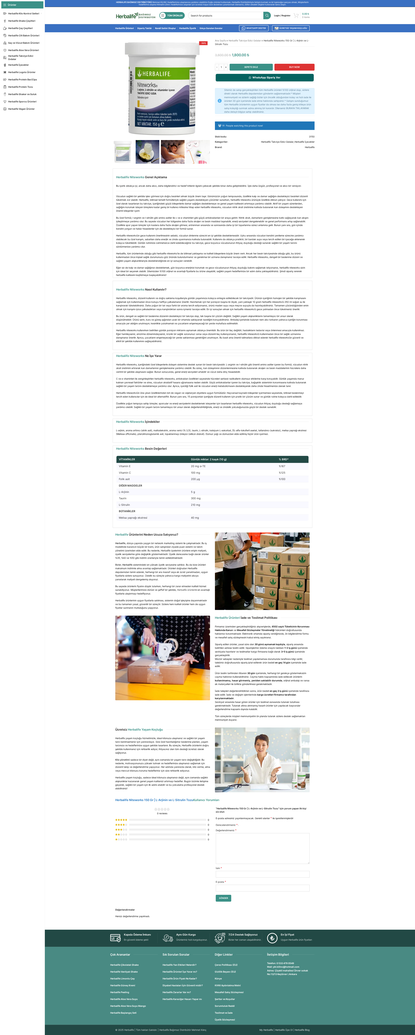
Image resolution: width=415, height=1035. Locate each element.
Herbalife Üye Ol (284, 1029)
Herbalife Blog (302, 1029)
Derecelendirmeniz (227, 825)
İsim (219, 868)
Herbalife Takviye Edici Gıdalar (244, 40)
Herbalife (310, 147)
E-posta (221, 881)
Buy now (294, 67)
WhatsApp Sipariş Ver (266, 77)
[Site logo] (135, 15)
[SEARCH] (267, 15)
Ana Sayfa (220, 40)
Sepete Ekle (251, 67)
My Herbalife (266, 1029)
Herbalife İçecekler (304, 141)
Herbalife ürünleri (186, 589)
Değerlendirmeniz (226, 830)
